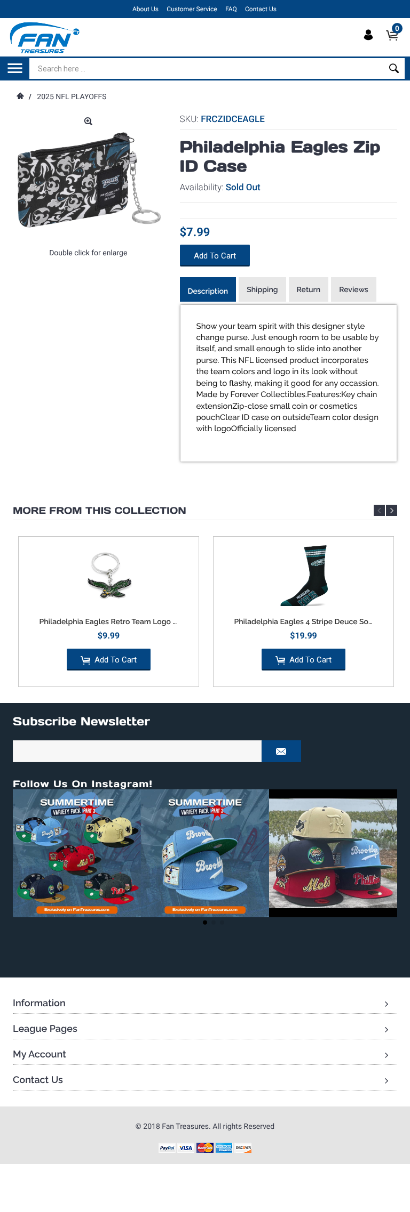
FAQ (231, 9)
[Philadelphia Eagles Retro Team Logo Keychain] (108, 576)
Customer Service (192, 9)
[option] (108, 615)
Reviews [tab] (353, 290)
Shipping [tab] (262, 290)
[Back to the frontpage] (20, 97)
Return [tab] (309, 290)
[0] (395, 44)
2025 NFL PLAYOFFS (71, 97)
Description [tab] (208, 291)
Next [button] (391, 510)
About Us (145, 9)
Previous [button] (379, 510)
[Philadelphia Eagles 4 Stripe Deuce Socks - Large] (303, 576)
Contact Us (261, 9)
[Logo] (45, 37)
